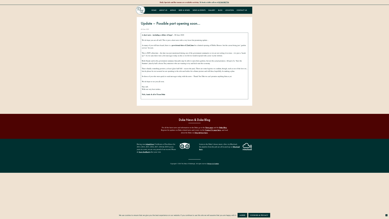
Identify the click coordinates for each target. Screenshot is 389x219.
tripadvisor (150, 144)
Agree (242, 215)
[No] (386, 215)
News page (209, 127)
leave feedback (144, 152)
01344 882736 (223, 2)
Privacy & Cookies (213, 164)
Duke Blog (223, 127)
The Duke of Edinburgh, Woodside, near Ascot (140, 10)
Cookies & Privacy (259, 215)
